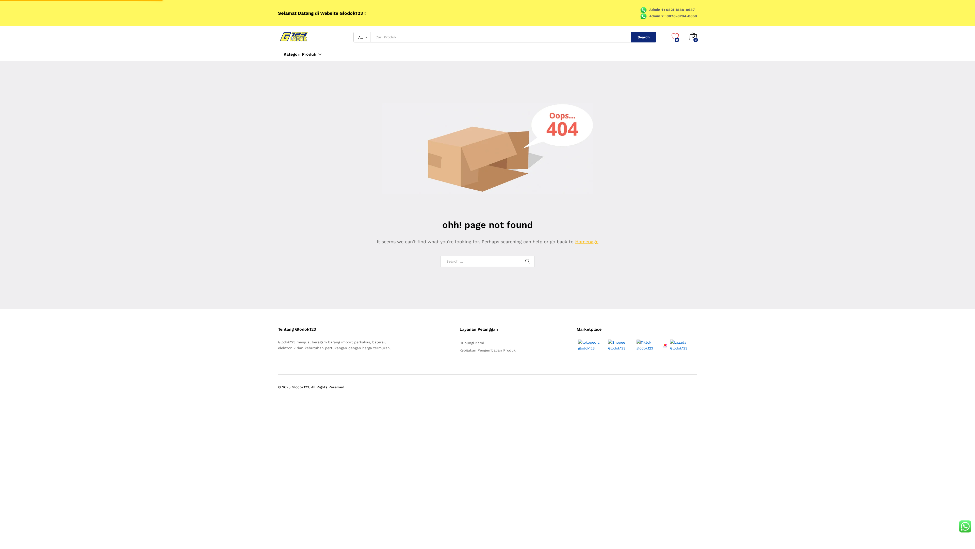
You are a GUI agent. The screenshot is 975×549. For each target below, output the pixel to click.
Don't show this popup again (445, 302)
